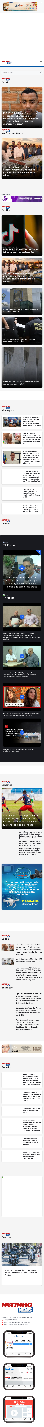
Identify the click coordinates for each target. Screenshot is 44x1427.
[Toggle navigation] (40, 62)
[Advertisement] (22, 36)
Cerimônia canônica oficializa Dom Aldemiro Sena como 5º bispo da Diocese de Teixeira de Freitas (32, 1096)
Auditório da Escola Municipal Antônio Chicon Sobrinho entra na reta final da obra (31, 508)
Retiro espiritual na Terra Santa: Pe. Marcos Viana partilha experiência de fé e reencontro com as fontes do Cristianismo (32, 1125)
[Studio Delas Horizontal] (22, 1049)
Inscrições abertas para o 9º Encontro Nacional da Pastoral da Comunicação (31, 1155)
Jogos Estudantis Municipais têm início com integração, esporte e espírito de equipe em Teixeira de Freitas (30, 851)
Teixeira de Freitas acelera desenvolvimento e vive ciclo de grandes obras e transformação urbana (19, 277)
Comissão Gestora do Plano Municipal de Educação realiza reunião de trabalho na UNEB (31, 493)
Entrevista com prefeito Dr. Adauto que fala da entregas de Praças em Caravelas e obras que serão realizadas (22, 582)
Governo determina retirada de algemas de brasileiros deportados (18, 750)
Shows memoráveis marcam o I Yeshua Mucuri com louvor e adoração (30, 1141)
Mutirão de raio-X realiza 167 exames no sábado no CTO (29, 960)
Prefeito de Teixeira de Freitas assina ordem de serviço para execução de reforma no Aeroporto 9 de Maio (22, 171)
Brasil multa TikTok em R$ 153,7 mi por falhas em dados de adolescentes (21, 250)
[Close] (41, 2)
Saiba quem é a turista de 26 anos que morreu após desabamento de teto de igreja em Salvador (21, 714)
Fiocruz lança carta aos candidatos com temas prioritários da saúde (20, 311)
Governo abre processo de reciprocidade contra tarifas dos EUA (21, 382)
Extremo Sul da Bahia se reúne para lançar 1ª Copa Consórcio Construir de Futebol (30, 843)
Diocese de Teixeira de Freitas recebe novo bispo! (31, 1111)
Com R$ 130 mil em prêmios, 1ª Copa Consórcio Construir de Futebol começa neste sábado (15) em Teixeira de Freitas (21, 820)
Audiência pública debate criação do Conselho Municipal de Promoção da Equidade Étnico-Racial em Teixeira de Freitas (28, 1025)
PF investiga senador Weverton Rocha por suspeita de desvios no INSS (19, 340)
